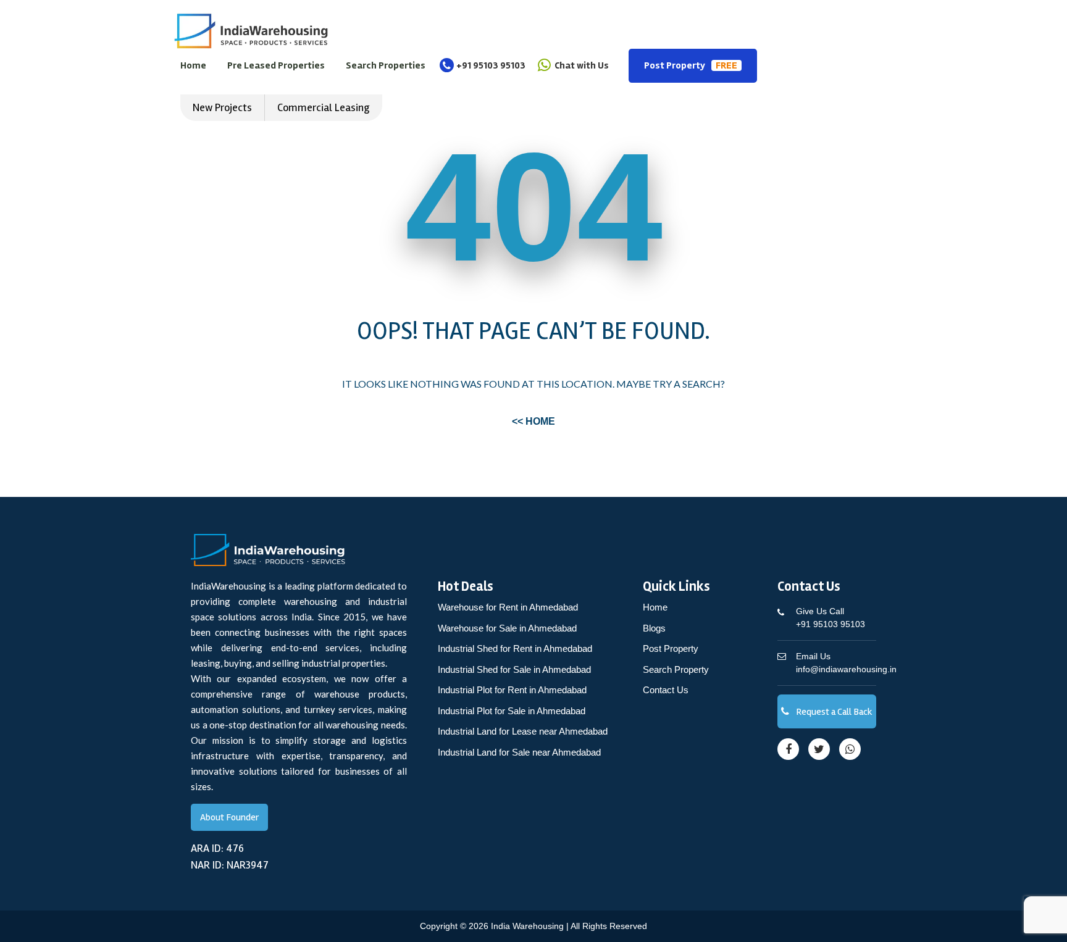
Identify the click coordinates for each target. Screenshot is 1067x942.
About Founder (229, 817)
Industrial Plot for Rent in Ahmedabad (512, 690)
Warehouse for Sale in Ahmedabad (507, 628)
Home (193, 65)
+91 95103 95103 (490, 65)
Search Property (676, 669)
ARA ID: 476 (217, 848)
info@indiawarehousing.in (846, 662)
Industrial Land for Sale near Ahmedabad (519, 752)
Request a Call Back (833, 712)
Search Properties (385, 65)
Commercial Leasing (323, 107)
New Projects (222, 107)
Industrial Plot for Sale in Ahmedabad (511, 711)
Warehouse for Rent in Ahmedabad (508, 607)
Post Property (690, 65)
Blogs (654, 628)
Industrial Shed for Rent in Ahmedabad (515, 648)
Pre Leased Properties (276, 65)
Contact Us (665, 690)
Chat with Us (581, 65)
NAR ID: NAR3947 (230, 865)
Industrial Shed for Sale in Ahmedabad (514, 669)
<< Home (533, 421)
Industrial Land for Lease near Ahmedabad (523, 731)
